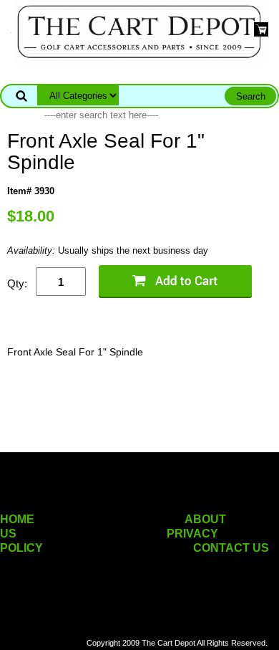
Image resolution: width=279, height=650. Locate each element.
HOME (17, 519)
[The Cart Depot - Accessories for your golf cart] (139, 31)
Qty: (17, 283)
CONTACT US (231, 548)
